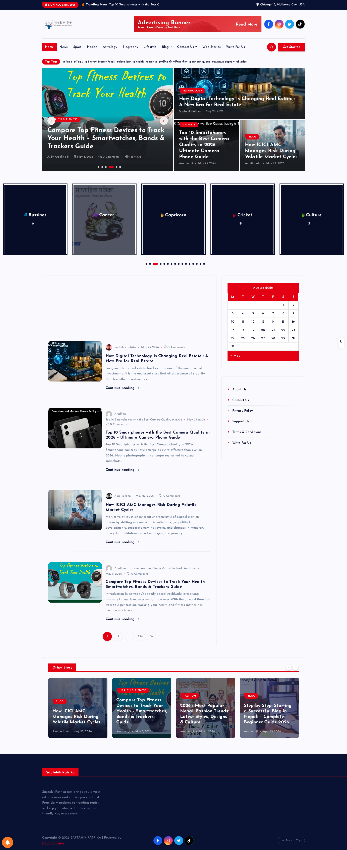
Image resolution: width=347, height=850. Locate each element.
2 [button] (102, 167)
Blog (165, 47)
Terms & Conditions (246, 432)
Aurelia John (253, 163)
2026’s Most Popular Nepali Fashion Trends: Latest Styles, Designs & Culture (103, 138)
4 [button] (109, 167)
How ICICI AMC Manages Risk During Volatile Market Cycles (271, 151)
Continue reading (121, 388)
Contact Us (185, 47)
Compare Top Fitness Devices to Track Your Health (166, 568)
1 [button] (98, 167)
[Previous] (289, 667)
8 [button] (175, 263)
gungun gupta (201, 61)
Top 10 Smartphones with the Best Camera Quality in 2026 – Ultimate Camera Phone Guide (204, 144)
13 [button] (193, 263)
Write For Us (235, 47)
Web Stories (211, 47)
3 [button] (105, 167)
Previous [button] (51, 121)
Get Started (291, 47)
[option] (107, 119)
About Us (239, 389)
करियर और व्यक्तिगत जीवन (174, 61)
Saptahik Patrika (190, 111)
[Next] (296, 667)
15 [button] (200, 263)
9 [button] (178, 263)
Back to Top (293, 840)
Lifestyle (150, 47)
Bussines (37, 215)
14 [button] (196, 263)
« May (235, 355)
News (63, 47)
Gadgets (189, 125)
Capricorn (175, 215)
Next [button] (164, 121)
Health (92, 47)
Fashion (57, 119)
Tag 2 (79, 61)
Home (49, 47)
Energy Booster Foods (101, 61)
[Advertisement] (129, 307)
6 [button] (120, 167)
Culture (314, 215)
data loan (125, 61)
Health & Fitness (69, 690)
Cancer (106, 215)
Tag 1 (68, 61)
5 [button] (113, 167)
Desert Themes (53, 843)
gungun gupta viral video (230, 61)
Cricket (244, 215)
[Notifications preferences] (7, 842)
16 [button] (204, 263)
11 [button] (186, 263)
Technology (192, 91)
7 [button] (171, 263)
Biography (130, 47)
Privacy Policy (242, 410)
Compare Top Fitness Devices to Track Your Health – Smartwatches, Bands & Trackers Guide (78, 711)
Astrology (110, 47)
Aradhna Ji (62, 156)
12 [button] (189, 263)
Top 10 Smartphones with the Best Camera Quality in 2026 (144, 419)
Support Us (240, 421)
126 (140, 636)
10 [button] (182, 263)
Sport (77, 47)
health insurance (146, 61)
